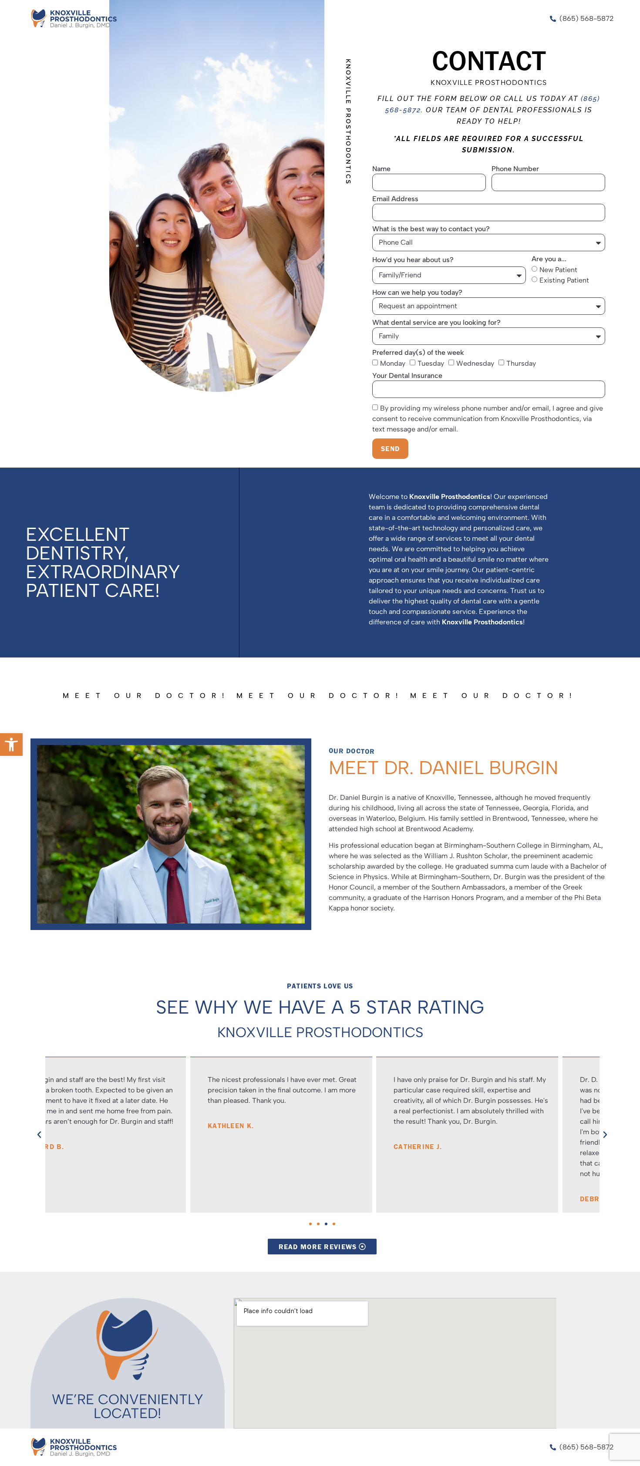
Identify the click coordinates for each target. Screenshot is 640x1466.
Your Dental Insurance (407, 376)
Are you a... (549, 259)
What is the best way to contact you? (431, 229)
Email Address (395, 199)
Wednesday (475, 363)
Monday (392, 363)
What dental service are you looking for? (436, 323)
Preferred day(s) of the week (418, 353)
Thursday (521, 363)
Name (381, 169)
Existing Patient (564, 280)
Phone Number (515, 169)
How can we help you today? (417, 293)
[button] (11, 744)
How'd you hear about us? (413, 260)
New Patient (558, 269)
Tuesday (431, 363)
